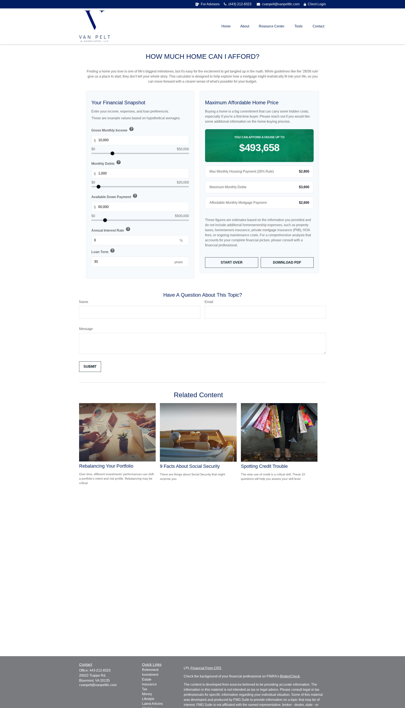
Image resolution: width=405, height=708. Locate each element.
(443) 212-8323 (239, 4)
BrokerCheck (290, 676)
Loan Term (103, 251)
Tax (144, 689)
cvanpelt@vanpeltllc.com (280, 4)
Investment (150, 674)
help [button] (131, 128)
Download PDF (287, 262)
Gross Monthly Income (112, 129)
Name (83, 302)
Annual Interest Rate (111, 229)
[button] (226, 26)
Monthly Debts (106, 163)
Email (209, 302)
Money (147, 694)
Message (86, 329)
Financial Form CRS (205, 668)
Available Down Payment (114, 196)
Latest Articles (152, 703)
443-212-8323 (100, 670)
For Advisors (210, 4)
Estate (146, 679)
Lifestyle (148, 699)
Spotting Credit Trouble (264, 466)
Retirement (150, 670)
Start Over (232, 262)
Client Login (317, 4)
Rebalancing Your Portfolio (106, 466)
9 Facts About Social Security (190, 466)
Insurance (149, 684)
